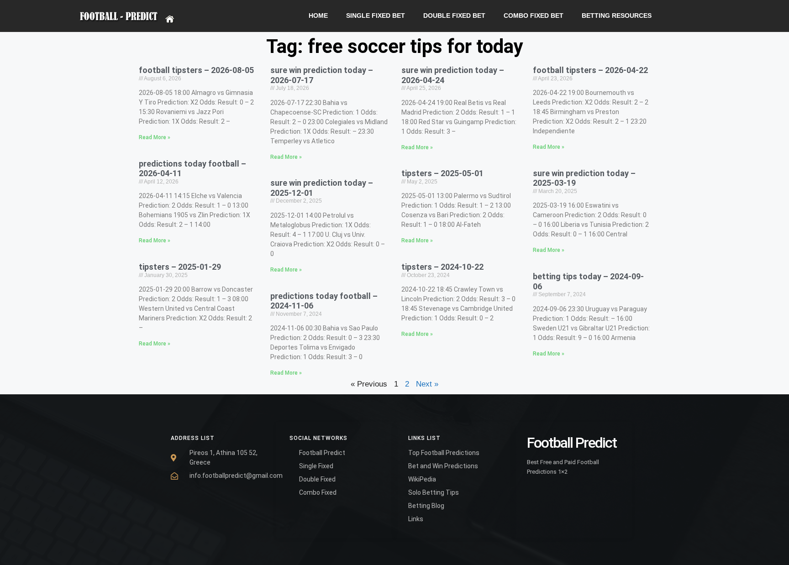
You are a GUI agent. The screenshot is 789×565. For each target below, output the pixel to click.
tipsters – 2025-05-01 (442, 173)
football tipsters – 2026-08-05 (196, 70)
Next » (427, 384)
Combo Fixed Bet (533, 15)
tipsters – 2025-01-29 (180, 267)
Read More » (154, 137)
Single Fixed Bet (375, 15)
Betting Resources (617, 15)
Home (318, 15)
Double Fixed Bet (454, 15)
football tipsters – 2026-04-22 (590, 70)
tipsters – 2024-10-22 (442, 267)
